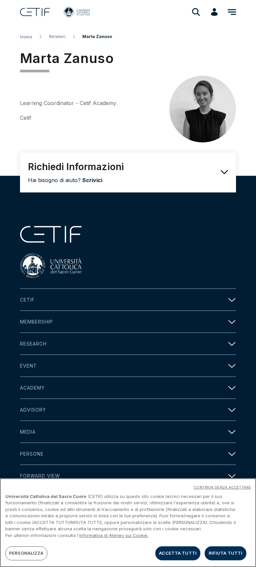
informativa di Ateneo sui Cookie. (113, 535)
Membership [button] (36, 322)
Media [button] (28, 432)
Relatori (57, 36)
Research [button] (33, 344)
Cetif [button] (27, 300)
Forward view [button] (40, 476)
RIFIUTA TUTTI (226, 553)
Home (26, 36)
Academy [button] (32, 388)
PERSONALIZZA (26, 553)
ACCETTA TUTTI (178, 553)
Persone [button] (32, 454)
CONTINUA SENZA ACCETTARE (222, 487)
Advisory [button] (33, 410)
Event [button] (28, 366)
